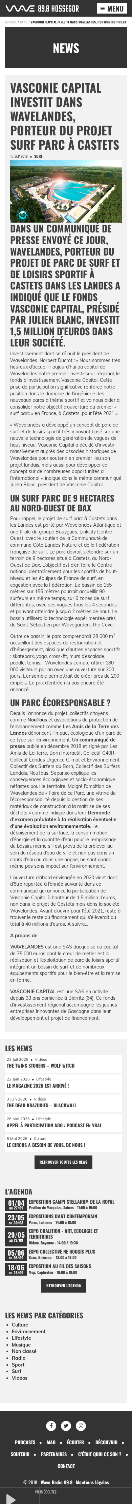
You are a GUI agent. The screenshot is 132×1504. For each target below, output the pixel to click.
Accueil (11, 21)
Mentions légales (92, 1482)
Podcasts (25, 1442)
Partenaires (54, 1454)
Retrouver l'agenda (63, 1285)
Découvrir (106, 1442)
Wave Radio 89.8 (56, 1482)
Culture (20, 1325)
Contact (66, 1465)
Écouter (75, 1442)
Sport (18, 1365)
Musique (21, 1345)
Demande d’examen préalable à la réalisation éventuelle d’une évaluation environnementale (63, 819)
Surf (38, 156)
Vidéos (19, 1378)
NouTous (37, 720)
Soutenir (20, 1454)
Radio (18, 1358)
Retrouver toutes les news (63, 1162)
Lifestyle (21, 1338)
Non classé (24, 1351)
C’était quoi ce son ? (100, 1454)
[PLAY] (22, 1499)
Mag (51, 1442)
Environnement (28, 1332)
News (23, 21)
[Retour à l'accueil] (42, 8)
